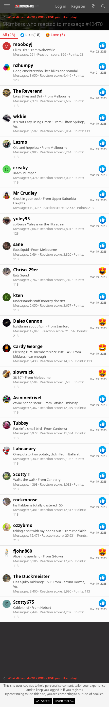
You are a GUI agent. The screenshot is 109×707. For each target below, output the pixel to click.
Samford (63, 326)
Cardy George (28, 346)
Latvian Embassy (65, 403)
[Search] (103, 6)
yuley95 (21, 219)
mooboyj (22, 44)
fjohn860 (22, 551)
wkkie (19, 116)
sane (18, 244)
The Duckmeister (31, 576)
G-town (57, 556)
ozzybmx (22, 525)
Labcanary (24, 449)
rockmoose (25, 500)
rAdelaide (79, 531)
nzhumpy (23, 65)
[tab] (30, 34)
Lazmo (20, 142)
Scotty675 (23, 602)
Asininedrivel (27, 398)
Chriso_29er (25, 270)
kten (18, 295)
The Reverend (28, 91)
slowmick (23, 372)
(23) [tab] (9, 34)
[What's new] (93, 6)
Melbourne (61, 96)
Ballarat (74, 454)
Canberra (60, 428)
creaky (20, 168)
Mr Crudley (25, 193)
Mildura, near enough (29, 356)
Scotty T (21, 474)
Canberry (54, 479)
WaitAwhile (46, 49)
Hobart (45, 607)
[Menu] (7, 6)
